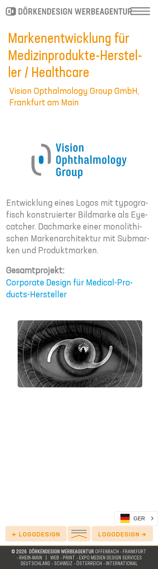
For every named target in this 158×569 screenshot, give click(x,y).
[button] (136, 518)
